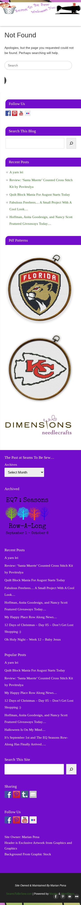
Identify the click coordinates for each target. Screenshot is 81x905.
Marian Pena (30, 837)
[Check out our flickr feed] (27, 113)
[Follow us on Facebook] (8, 113)
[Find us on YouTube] (21, 113)
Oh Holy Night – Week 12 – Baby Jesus (32, 639)
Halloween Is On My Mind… (24, 729)
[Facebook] (55, 897)
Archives (10, 464)
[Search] (71, 143)
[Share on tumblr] (24, 794)
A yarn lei (16, 172)
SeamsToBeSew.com (19, 893)
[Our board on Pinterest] (14, 113)
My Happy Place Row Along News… (30, 617)
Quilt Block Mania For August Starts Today (39, 194)
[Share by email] (33, 794)
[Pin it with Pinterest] (16, 794)
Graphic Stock (41, 854)
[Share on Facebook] (8, 794)
